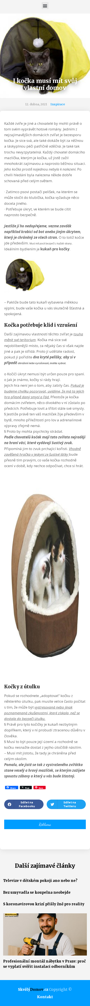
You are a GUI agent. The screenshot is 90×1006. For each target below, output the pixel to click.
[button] (45, 5)
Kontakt (45, 997)
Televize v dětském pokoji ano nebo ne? (40, 880)
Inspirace (57, 104)
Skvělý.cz (33, 989)
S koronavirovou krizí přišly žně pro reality (43, 904)
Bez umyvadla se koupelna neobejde (37, 892)
